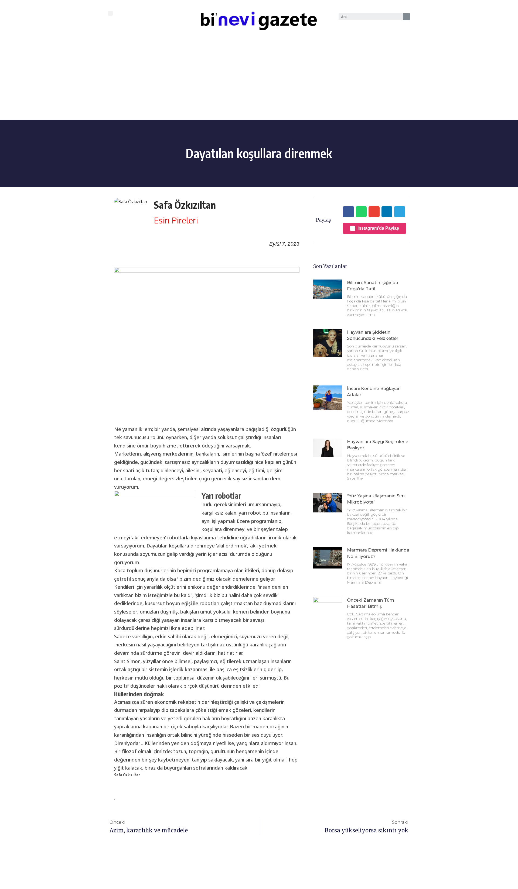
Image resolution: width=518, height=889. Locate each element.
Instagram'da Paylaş (378, 228)
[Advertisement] (259, 79)
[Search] (406, 16)
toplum (135, 570)
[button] (110, 13)
